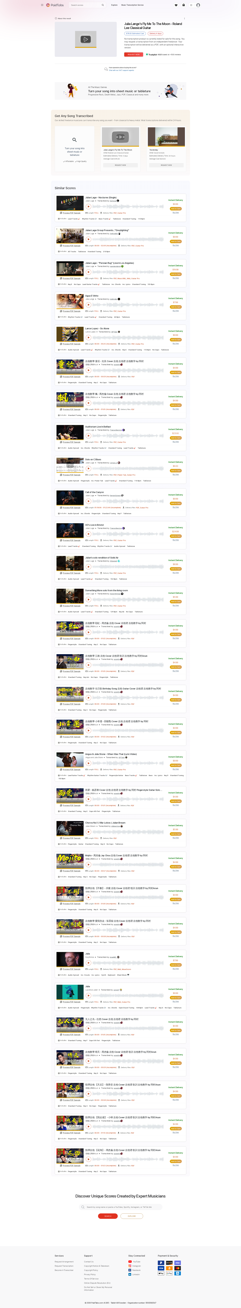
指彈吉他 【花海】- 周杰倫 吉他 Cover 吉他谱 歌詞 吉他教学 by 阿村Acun (123, 1150)
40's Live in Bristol (94, 524)
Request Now (134, 54)
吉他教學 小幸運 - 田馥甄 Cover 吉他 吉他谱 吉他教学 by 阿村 (116, 721)
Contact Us (88, 1261)
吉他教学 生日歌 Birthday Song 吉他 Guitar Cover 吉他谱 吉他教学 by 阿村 (123, 688)
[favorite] (176, 5)
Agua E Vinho (91, 295)
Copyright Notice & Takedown (96, 1266)
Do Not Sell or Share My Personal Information (98, 1288)
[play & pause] (88, 206)
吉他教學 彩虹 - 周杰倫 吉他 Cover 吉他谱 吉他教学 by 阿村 (115, 623)
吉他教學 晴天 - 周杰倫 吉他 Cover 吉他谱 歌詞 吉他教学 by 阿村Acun (120, 1051)
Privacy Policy (90, 1274)
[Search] (102, 5)
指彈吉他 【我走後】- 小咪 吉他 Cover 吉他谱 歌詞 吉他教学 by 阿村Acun (123, 1117)
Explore (132, 1216)
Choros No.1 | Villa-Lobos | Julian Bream (105, 822)
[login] (198, 5)
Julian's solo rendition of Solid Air (101, 557)
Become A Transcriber (64, 1270)
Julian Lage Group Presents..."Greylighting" (107, 230)
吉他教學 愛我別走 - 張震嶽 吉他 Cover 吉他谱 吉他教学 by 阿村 (118, 921)
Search (107, 1216)
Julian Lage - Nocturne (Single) (100, 197)
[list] (191, 5)
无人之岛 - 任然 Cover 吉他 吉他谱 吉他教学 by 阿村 (112, 1019)
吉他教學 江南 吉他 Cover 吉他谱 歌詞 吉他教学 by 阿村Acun (116, 655)
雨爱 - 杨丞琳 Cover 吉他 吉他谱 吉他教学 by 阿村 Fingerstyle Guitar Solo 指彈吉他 (124, 790)
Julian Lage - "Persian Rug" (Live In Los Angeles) (109, 263)
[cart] (183, 5)
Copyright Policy (91, 1270)
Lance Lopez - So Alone (97, 328)
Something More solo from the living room (106, 590)
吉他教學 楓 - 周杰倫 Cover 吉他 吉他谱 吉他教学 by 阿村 (114, 394)
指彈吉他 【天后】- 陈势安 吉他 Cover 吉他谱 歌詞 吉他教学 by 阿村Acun (123, 1084)
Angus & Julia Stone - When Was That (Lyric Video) (111, 754)
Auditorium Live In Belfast (98, 426)
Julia (87, 953)
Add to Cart (175, 209)
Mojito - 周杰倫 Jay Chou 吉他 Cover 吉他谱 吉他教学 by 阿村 (116, 855)
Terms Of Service (91, 1278)
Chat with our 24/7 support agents (121, 70)
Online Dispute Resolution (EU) (97, 1283)
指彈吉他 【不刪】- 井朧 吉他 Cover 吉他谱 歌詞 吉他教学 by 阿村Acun (121, 888)
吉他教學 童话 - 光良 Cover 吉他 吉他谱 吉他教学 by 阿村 (114, 361)
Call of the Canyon (94, 492)
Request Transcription (64, 1266)
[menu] (42, 5)
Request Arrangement (64, 1261)
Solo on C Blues (93, 459)
